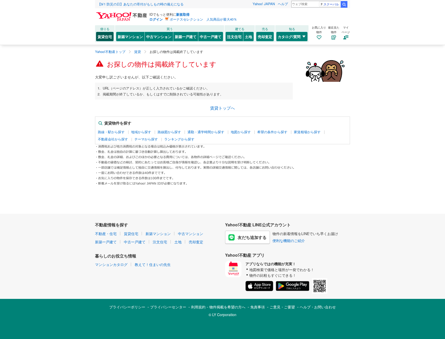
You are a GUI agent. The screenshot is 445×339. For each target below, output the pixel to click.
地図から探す (241, 132)
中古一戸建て (210, 36)
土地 (248, 36)
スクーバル (331, 4)
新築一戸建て (185, 36)
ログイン (156, 19)
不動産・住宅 (106, 233)
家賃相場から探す (307, 132)
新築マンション (130, 36)
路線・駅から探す (111, 132)
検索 (344, 4)
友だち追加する (252, 237)
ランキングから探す (179, 139)
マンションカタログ (111, 264)
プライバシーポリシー (127, 306)
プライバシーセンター (168, 306)
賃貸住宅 (105, 36)
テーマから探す (146, 139)
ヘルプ (283, 3)
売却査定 (265, 36)
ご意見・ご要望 (282, 306)
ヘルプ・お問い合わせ (318, 306)
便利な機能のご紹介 (288, 240)
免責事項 (257, 306)
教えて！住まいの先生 (153, 264)
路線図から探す (169, 132)
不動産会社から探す (113, 139)
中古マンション (159, 36)
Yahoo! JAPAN (264, 3)
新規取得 (183, 14)
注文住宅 (234, 36)
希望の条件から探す (272, 132)
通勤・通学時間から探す (205, 132)
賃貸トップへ (222, 108)
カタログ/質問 (289, 36)
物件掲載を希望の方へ (227, 306)
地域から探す (141, 132)
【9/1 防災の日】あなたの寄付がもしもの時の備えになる (141, 4)
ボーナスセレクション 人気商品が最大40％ (203, 19)
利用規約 (198, 306)
